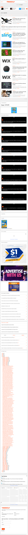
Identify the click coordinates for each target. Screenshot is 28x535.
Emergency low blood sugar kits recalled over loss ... (8, 439)
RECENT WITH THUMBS (4, 322)
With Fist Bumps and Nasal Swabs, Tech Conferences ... (8, 366)
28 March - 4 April (4, 462)
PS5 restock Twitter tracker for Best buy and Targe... (8, 382)
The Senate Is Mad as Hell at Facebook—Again (7, 383)
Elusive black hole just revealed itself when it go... (7, 441)
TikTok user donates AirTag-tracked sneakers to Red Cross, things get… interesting (15, 8)
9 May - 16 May (4, 458)
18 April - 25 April (4, 460)
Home (2, 512)
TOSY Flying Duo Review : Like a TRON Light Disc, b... (8, 398)
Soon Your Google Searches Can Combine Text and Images (8, 400)
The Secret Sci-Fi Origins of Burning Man (7, 436)
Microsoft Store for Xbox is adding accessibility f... (7, 371)
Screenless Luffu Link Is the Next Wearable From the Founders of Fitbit (9, 329)
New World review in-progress (6, 424)
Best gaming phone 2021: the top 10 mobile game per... (8, 428)
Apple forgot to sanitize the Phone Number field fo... (8, 385)
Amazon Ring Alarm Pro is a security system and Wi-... (8, 433)
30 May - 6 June (4, 456)
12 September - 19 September (6, 447)
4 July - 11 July (4, 453)
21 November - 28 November (6, 360)
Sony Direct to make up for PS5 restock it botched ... (8, 438)
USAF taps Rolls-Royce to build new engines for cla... (8, 423)
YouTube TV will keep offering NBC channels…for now (8, 373)
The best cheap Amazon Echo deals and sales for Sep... (8, 390)
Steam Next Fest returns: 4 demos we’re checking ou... (8, 378)
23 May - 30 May (4, 457)
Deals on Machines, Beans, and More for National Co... (8, 419)
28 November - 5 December (5, 359)
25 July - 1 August (4, 451)
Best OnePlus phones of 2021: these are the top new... (8, 421)
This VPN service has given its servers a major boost (8, 416)
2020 (2, 470)
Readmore (18, 23)
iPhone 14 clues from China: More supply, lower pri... (8, 414)
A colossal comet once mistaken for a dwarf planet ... (8, 375)
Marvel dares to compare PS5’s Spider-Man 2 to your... (8, 410)
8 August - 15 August (5, 450)
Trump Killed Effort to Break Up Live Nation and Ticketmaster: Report (13, 199)
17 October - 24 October (5, 363)
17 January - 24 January (5, 468)
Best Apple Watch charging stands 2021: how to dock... (8, 431)
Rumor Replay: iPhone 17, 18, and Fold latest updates (6, 9)
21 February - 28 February (5, 465)
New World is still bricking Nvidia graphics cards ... (7, 395)
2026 (2, 353)
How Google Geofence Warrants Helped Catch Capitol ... (8, 401)
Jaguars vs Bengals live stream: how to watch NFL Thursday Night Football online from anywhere (19, 34)
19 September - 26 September (6, 446)
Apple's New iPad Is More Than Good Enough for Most (8, 418)
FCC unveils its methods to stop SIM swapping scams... (8, 372)
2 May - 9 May (4, 459)
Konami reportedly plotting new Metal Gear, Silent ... (8, 376)
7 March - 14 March (5, 464)
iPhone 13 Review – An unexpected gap (6, 393)
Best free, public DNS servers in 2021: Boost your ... (8, 404)
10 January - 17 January (5, 469)
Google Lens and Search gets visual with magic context (8, 411)
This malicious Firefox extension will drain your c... (7, 445)
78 (9, 15)
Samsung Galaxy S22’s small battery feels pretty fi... (8, 406)
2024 (2, 354)
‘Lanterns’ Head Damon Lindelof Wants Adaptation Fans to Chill (12, 180)
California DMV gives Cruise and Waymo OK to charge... (8, 368)
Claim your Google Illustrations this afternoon (7, 443)
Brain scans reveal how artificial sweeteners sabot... (8, 377)
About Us (15, 512)
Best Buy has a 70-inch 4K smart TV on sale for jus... (8, 380)
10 (2, 206)
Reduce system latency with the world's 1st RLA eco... (8, 409)
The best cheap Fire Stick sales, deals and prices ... (8, 412)
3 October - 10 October (5, 364)
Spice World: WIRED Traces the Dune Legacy (7, 435)
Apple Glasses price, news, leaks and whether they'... (8, 399)
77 (7, 15)
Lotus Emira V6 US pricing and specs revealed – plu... (8, 381)
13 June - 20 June (4, 455)
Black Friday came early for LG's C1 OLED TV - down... (8, 426)
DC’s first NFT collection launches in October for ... (7, 405)
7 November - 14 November (5, 361)
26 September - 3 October (5, 365)
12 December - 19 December (6, 358)
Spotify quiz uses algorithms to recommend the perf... (8, 388)
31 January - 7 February (5, 467)
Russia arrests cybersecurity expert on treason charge (8, 402)
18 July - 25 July (4, 452)
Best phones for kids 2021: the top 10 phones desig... (8, 422)
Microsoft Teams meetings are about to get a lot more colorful (13, 26)
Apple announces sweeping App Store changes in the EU (23, 9)
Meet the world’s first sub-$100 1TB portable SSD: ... (8, 370)
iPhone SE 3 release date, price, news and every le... (8, 389)
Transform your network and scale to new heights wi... (8, 392)
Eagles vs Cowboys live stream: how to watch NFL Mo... (8, 440)
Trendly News (14, 17)
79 (11, 15)
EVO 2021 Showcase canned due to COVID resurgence (8, 407)
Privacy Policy (3, 516)
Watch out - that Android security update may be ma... (8, 369)
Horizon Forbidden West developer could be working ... (8, 417)
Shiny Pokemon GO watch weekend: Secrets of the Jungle (8, 394)
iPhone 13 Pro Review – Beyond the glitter (7, 429)
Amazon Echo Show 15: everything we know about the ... (8, 427)
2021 (2, 356)
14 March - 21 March (5, 463)
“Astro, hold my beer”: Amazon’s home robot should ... (8, 430)
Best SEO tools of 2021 (5, 397)
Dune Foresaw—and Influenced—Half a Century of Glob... (8, 434)
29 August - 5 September (5, 448)
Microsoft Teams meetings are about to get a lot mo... (8, 387)
